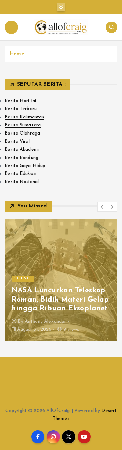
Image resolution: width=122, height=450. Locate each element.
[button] (102, 207)
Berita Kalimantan (24, 117)
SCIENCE (23, 278)
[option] (61, 280)
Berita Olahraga (22, 133)
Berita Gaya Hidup (25, 165)
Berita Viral (17, 141)
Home (16, 54)
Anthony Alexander (45, 321)
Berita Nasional (22, 181)
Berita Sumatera (23, 125)
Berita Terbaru (21, 108)
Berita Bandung (21, 157)
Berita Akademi (22, 149)
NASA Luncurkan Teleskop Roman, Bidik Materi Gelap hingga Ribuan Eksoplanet (60, 299)
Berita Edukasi (20, 173)
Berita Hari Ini (20, 100)
